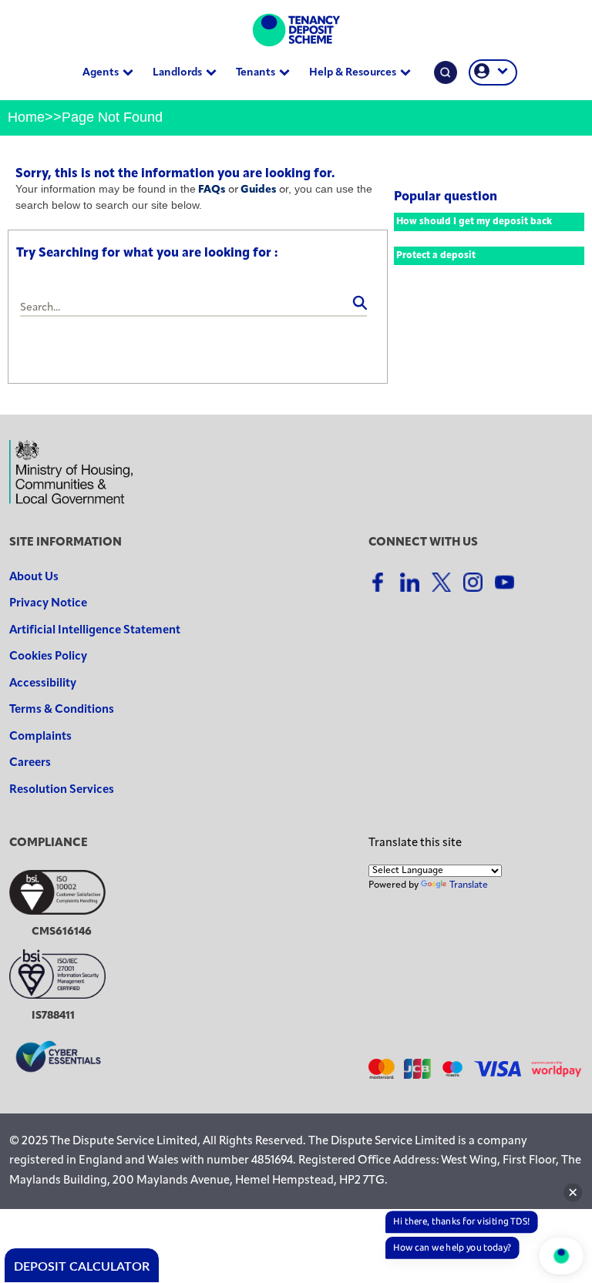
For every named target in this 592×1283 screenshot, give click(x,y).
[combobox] (193, 308)
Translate (468, 885)
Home (26, 117)
